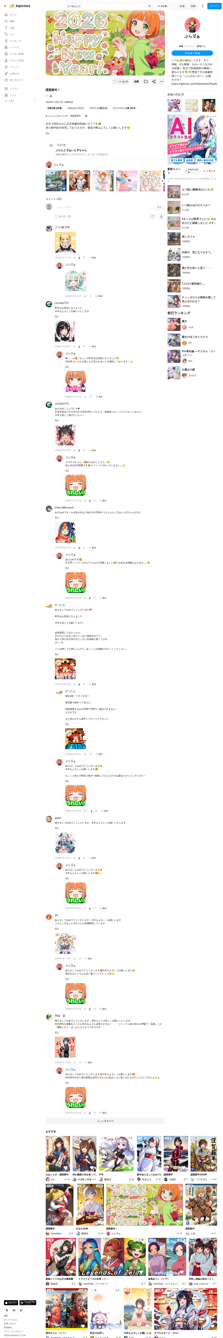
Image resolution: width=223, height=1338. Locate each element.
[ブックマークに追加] (146, 81)
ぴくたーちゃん (11, 1319)
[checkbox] (56, 216)
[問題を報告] (84, 257)
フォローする (192, 53)
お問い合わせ (10, 1323)
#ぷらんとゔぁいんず (57, 115)
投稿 (193, 6)
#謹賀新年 (75, 115)
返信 (94, 257)
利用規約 (8, 1327)
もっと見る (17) (105, 1120)
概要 (6, 1315)
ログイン (214, 6)
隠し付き (63, 216)
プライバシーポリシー (14, 1331)
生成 (182, 6)
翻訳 (48, 133)
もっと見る (208, 170)
